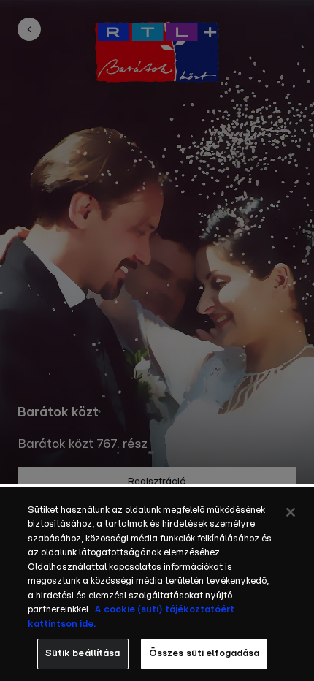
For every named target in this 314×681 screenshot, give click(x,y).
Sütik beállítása (82, 653)
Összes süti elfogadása (204, 653)
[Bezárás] (291, 512)
